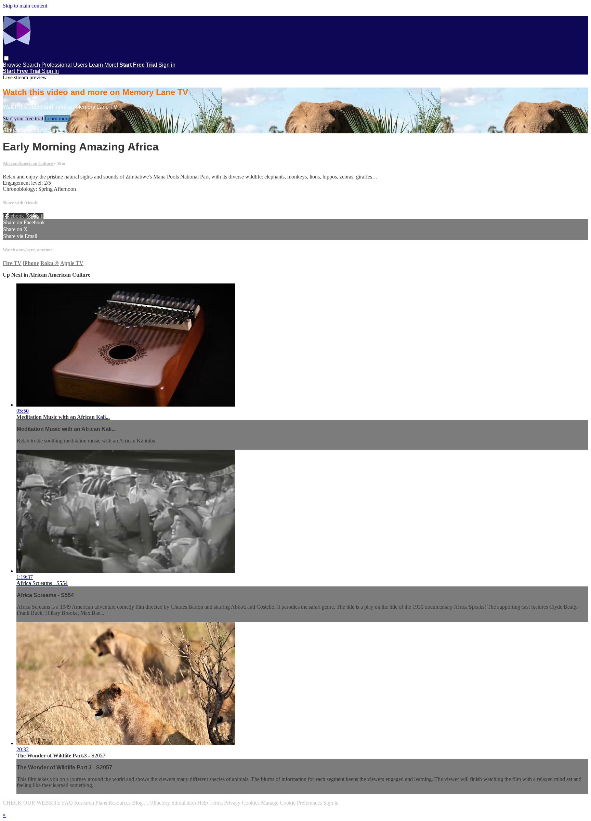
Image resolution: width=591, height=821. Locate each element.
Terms (216, 803)
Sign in (166, 65)
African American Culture (28, 163)
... (146, 803)
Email (37, 216)
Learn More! (103, 65)
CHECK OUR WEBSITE (32, 803)
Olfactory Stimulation (172, 803)
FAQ (67, 803)
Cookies (251, 803)
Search (32, 65)
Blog (137, 803)
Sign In (50, 71)
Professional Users (64, 65)
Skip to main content (25, 6)
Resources (119, 803)
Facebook (14, 216)
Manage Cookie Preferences (292, 803)
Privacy (233, 803)
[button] (6, 58)
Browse (13, 65)
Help (203, 803)
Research (84, 803)
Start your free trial (23, 118)
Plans (101, 803)
